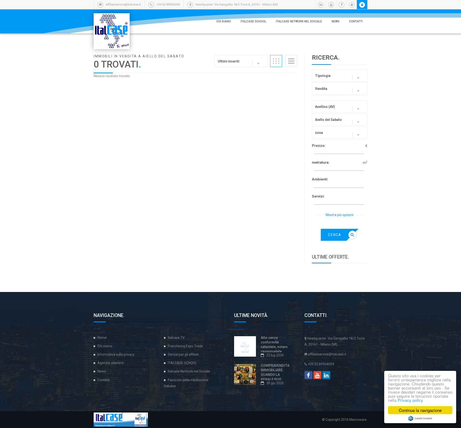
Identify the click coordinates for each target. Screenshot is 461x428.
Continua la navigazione (420, 410)
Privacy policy (410, 400)
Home (102, 338)
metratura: (320, 162)
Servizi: (318, 196)
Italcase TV (176, 338)
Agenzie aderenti (110, 363)
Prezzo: (319, 145)
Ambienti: (320, 179)
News (336, 21)
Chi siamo (223, 21)
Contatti (356, 21)
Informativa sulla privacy (115, 354)
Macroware (358, 420)
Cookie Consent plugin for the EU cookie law (420, 418)
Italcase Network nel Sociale (299, 21)
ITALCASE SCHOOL (253, 21)
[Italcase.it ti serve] (111, 18)
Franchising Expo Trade (185, 346)
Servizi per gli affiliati (183, 354)
